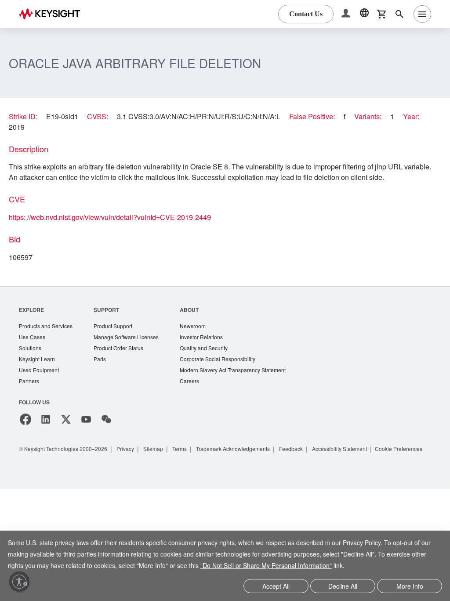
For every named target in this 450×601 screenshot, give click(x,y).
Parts (104, 371)
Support (111, 320)
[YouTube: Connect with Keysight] (86, 432)
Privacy (133, 461)
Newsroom (202, 336)
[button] (346, 14)
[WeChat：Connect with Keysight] (106, 432)
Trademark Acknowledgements (250, 461)
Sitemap (163, 461)
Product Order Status (124, 359)
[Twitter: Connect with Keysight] (66, 432)
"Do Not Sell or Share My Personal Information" (266, 566)
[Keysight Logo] (53, 14)
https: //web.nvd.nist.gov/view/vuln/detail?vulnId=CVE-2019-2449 (119, 228)
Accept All (276, 586)
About (198, 320)
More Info (410, 586)
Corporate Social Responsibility (228, 371)
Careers (198, 394)
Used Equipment (40, 382)
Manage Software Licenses (132, 348)
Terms (192, 461)
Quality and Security (213, 359)
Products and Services (47, 336)
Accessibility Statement (364, 461)
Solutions (31, 359)
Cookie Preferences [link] (52, 472)
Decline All (343, 586)
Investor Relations (211, 348)
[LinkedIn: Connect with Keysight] (45, 432)
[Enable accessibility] (19, 581)
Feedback (312, 461)
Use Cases (33, 348)
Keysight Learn (38, 371)
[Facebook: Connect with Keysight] (25, 432)
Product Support (119, 336)
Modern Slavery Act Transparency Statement (244, 382)
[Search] (399, 14)
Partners (29, 394)
